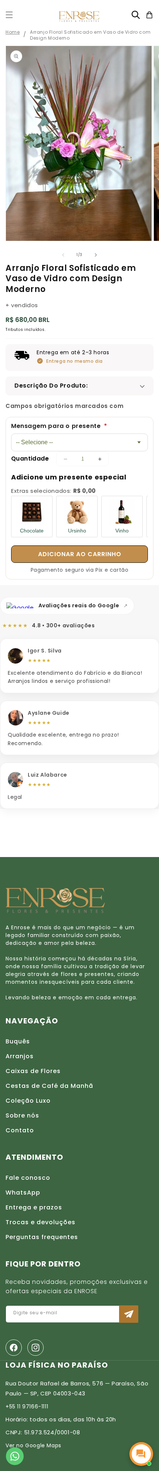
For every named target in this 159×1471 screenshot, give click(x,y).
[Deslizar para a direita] (96, 255)
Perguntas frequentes (42, 1237)
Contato (20, 1130)
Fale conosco (28, 1177)
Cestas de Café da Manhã (49, 1086)
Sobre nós (22, 1115)
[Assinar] (128, 1314)
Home (13, 32)
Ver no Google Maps (33, 1445)
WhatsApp (23, 1192)
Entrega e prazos (34, 1207)
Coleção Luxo (28, 1100)
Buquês (18, 1041)
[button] (9, 15)
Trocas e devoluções (40, 1222)
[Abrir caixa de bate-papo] (141, 1454)
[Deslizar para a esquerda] (63, 255)
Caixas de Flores (33, 1071)
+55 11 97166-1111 (27, 1406)
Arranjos (20, 1056)
